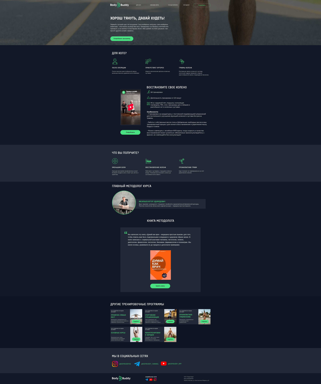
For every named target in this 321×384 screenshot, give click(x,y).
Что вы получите (173, 5)
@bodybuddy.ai (125, 364)
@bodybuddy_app (174, 364)
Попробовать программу (122, 38)
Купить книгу (160, 286)
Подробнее (136, 321)
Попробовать (202, 5)
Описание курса (154, 5)
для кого (138, 5)
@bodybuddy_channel (150, 364)
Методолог (186, 5)
